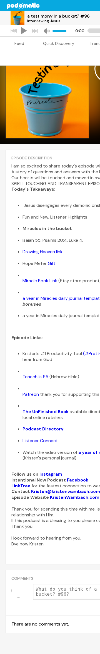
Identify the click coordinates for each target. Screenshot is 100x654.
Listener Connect (40, 441)
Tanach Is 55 (35, 377)
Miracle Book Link (39, 281)
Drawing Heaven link (42, 252)
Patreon (31, 394)
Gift (51, 263)
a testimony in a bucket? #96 (58, 16)
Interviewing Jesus (43, 20)
